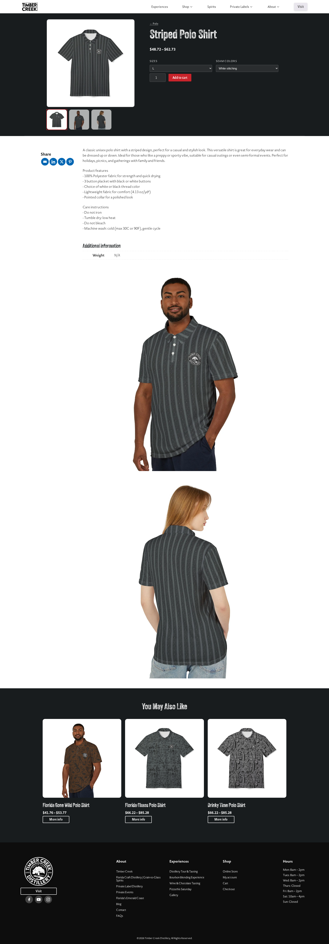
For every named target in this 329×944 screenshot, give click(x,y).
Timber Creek (124, 871)
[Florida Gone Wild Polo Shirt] (82, 758)
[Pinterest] (70, 162)
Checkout (229, 889)
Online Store (230, 871)
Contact (121, 910)
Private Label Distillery (129, 886)
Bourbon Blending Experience (186, 877)
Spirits (211, 7)
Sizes (153, 61)
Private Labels (239, 7)
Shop (185, 7)
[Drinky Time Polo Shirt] (247, 758)
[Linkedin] (53, 162)
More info (55, 819)
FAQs (119, 916)
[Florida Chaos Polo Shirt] (164, 758)
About (272, 7)
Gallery (173, 895)
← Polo (154, 23)
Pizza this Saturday (180, 889)
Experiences (159, 7)
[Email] (45, 162)
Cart (225, 883)
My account (230, 877)
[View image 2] (79, 119)
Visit (301, 6)
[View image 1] (56, 119)
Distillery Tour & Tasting (183, 871)
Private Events (124, 892)
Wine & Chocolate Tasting (184, 883)
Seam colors (226, 61)
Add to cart (179, 77)
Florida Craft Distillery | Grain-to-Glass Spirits (138, 879)
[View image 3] (101, 119)
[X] (61, 162)
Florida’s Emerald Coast (130, 898)
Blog (118, 904)
